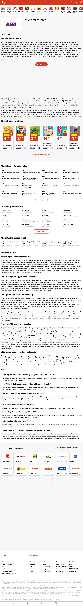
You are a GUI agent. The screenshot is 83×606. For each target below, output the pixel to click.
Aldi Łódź (4, 215)
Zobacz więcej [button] (41, 231)
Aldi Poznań (45, 210)
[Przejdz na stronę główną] (4, 2)
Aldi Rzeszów (26, 224)
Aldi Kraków (25, 210)
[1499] (48, 130)
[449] (62, 130)
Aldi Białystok (46, 220)
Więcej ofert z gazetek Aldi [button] (41, 154)
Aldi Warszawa (6, 210)
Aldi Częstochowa (68, 220)
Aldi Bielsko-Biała (68, 224)
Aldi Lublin (45, 215)
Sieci (10, 446)
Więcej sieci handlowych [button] (41, 480)
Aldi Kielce (5, 224)
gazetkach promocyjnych (59, 378)
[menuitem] (13, 604)
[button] (72, 2)
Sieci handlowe (16, 448)
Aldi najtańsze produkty (12, 121)
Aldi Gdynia (45, 224)
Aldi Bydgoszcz (26, 220)
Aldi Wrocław (66, 210)
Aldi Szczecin (67, 215)
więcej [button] (41, 200)
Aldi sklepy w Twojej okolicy (14, 166)
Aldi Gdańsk (25, 215)
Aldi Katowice (6, 220)
